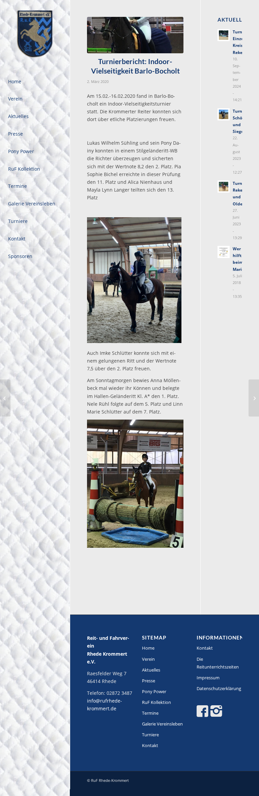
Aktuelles (151, 670)
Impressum (208, 678)
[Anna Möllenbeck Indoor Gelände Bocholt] (135, 35)
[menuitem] (35, 82)
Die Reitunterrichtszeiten (218, 663)
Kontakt (150, 745)
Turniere (150, 735)
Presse (148, 681)
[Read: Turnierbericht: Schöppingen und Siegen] (224, 114)
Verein (148, 659)
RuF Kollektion (156, 702)
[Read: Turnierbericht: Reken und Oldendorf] (224, 186)
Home (148, 648)
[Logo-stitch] (35, 35)
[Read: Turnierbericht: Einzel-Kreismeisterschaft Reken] (224, 35)
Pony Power (154, 691)
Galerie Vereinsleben (162, 724)
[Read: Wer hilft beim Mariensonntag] (224, 252)
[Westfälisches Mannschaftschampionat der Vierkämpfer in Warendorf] (254, 398)
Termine (150, 713)
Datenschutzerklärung (219, 688)
